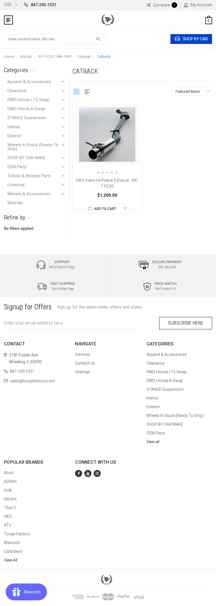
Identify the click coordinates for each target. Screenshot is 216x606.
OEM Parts (17, 166)
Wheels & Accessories (29, 193)
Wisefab (15, 202)
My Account (201, 5)
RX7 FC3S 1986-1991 (54, 56)
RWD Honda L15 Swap (28, 99)
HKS (8, 516)
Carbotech (13, 551)
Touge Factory (17, 534)
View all (153, 441)
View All (10, 560)
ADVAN (10, 481)
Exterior (14, 135)
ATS (7, 525)
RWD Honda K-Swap (26, 108)
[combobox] (54, 39)
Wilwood (12, 542)
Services (82, 354)
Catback (104, 56)
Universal (15, 184)
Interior (14, 126)
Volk (8, 490)
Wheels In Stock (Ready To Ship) (32, 146)
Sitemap (82, 372)
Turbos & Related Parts (29, 175)
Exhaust (84, 56)
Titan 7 (10, 507)
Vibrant (10, 499)
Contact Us (85, 363)
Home (9, 56)
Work (9, 472)
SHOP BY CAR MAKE (26, 157)
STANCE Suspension (26, 117)
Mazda (26, 56)
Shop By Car (195, 39)
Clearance (17, 90)
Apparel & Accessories (29, 81)
